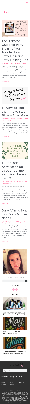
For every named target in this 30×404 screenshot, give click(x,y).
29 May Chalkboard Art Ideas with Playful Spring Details (14, 332)
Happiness (18, 221)
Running (25, 118)
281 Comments (6, 181)
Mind (7, 223)
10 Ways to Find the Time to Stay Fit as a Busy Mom (15, 111)
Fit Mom (12, 118)
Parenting (13, 63)
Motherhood (19, 118)
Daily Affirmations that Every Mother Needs (14, 214)
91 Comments (5, 118)
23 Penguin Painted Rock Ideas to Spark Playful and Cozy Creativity (14, 313)
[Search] (26, 281)
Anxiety (12, 221)
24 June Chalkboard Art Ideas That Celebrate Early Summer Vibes (14, 352)
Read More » (5, 81)
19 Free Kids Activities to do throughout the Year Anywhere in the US (14, 170)
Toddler (18, 63)
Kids (12, 181)
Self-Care (4, 120)
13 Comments (5, 221)
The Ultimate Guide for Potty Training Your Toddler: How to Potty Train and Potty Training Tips (15, 50)
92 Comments (5, 63)
